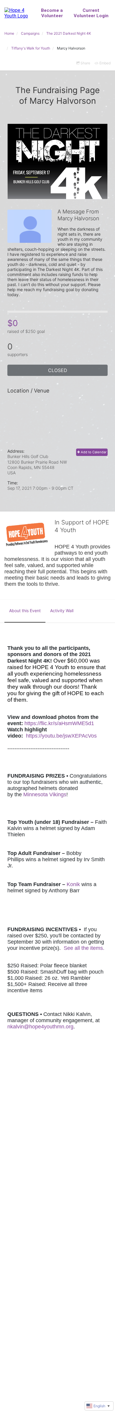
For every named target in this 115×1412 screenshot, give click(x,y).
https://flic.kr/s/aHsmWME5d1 (59, 723)
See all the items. (84, 948)
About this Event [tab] (25, 610)
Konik (73, 884)
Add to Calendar (93, 452)
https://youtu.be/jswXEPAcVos (61, 736)
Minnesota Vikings (44, 794)
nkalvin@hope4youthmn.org (40, 1027)
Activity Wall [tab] (61, 610)
